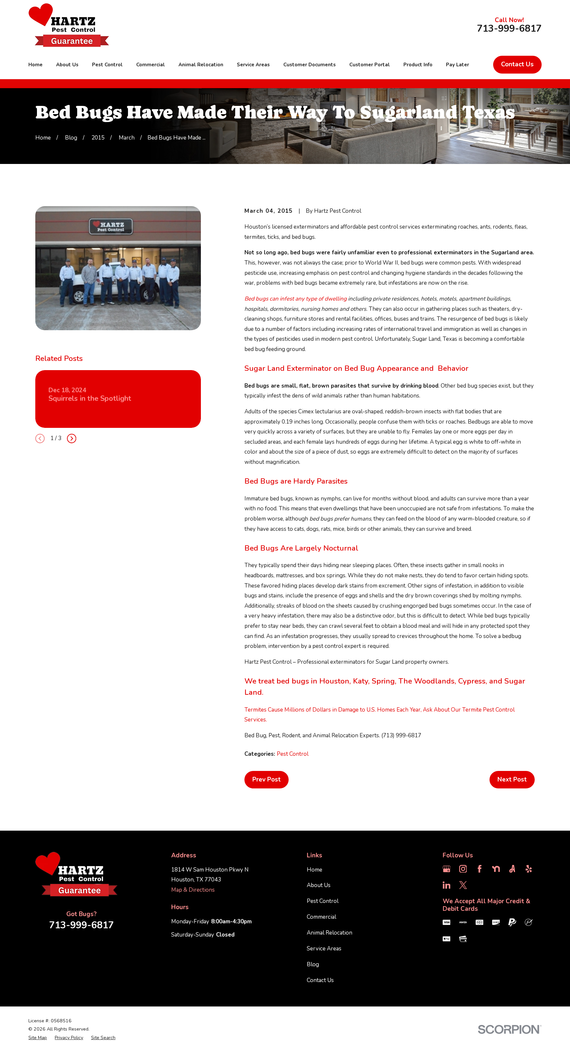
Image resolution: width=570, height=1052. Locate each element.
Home (314, 870)
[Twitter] (463, 885)
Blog (313, 964)
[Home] (68, 25)
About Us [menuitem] (67, 64)
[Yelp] (529, 869)
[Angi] (512, 869)
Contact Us (517, 64)
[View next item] (71, 438)
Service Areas (324, 948)
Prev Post (266, 779)
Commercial (321, 917)
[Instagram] (463, 869)
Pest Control (292, 754)
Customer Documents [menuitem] (309, 64)
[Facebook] (480, 869)
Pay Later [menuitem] (457, 64)
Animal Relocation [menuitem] (200, 64)
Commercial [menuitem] (150, 64)
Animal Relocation (329, 933)
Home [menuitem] (35, 64)
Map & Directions (193, 890)
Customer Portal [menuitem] (369, 64)
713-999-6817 (509, 29)
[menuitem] (37, 1038)
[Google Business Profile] (447, 869)
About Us (319, 885)
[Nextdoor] (496, 869)
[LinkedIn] (447, 885)
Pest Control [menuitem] (107, 64)
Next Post (512, 779)
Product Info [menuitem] (417, 64)
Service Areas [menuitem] (253, 64)
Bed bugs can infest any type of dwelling (295, 299)
